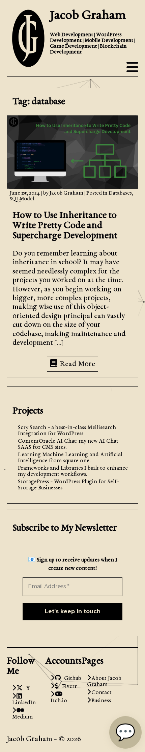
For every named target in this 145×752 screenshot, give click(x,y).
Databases (120, 193)
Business (101, 701)
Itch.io (59, 698)
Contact (101, 693)
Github (71, 679)
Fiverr (68, 687)
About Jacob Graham (104, 682)
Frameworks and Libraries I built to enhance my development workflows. (73, 471)
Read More (77, 364)
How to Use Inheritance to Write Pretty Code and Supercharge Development (64, 226)
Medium (22, 714)
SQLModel (22, 199)
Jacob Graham (88, 16)
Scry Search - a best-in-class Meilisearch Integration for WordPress (67, 431)
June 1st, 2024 (25, 193)
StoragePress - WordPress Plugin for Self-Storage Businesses (68, 485)
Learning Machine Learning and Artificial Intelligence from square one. (70, 458)
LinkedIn (24, 700)
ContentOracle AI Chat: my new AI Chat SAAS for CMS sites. (68, 444)
